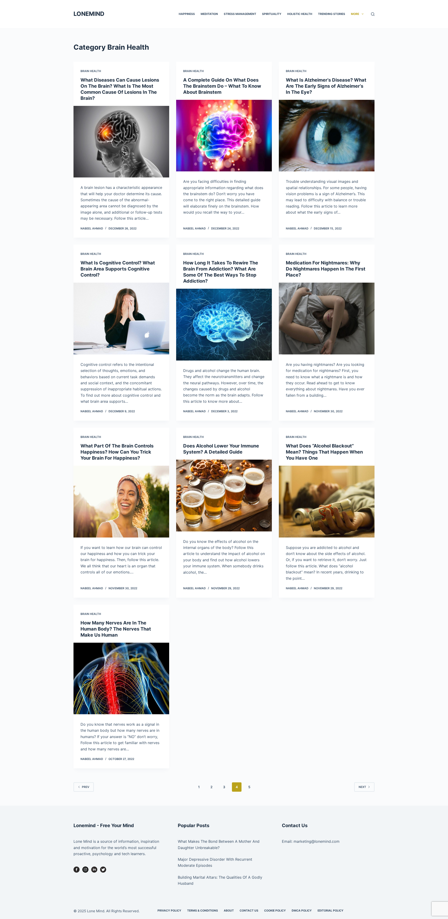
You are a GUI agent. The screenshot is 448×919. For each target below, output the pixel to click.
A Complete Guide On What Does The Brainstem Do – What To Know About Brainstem (222, 86)
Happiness (187, 14)
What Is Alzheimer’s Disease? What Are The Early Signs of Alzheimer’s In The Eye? (326, 86)
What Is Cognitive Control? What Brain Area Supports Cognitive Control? (117, 269)
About (229, 910)
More (355, 14)
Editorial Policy (330, 910)
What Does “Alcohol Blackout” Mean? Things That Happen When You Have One (324, 452)
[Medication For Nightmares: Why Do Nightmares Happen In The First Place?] (326, 318)
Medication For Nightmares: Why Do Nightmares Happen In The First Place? (325, 269)
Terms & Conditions (202, 910)
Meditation (209, 14)
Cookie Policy (275, 910)
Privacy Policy (169, 910)
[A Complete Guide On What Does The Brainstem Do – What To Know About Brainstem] (224, 136)
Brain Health (90, 71)
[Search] (372, 14)
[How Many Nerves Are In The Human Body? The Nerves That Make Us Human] (121, 678)
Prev (85, 787)
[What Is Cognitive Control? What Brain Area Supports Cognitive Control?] (121, 318)
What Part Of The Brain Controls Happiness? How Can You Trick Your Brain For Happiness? (117, 452)
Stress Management (240, 14)
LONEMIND (89, 13)
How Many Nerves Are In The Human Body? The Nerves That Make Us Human (115, 629)
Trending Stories (331, 14)
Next (362, 787)
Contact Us (249, 910)
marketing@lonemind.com (317, 841)
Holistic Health (299, 14)
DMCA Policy (302, 910)
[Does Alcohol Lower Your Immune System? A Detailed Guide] (224, 495)
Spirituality (271, 14)
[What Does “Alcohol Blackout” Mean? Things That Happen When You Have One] (326, 502)
